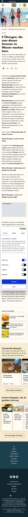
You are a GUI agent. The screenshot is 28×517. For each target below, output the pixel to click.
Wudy (14, 449)
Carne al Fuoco (14, 456)
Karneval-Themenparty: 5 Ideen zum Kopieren (17, 333)
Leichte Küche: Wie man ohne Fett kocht (18, 416)
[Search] (20, 5)
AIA (14, 446)
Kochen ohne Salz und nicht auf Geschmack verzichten (16, 325)
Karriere (14, 486)
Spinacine (14, 458)
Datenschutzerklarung (14, 484)
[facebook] (3, 68)
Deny (14, 286)
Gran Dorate (14, 461)
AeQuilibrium (14, 453)
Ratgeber (4, 29)
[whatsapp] (16, 68)
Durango (14, 463)
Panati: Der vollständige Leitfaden (17, 317)
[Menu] (3, 5)
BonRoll (14, 451)
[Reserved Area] (24, 5)
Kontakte (14, 489)
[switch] (24, 265)
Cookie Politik (14, 481)
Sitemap (14, 491)
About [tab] (23, 233)
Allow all (14, 281)
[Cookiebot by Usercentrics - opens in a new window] (19, 229)
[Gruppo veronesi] (14, 496)
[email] (11, 68)
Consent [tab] (5, 233)
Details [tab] (14, 233)
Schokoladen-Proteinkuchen (8, 376)
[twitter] (7, 68)
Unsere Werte (12, 1)
